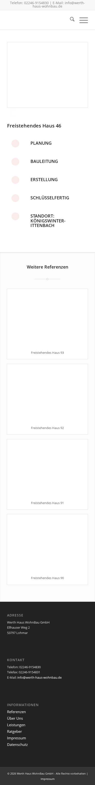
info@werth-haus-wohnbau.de (59, 4)
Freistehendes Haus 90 (47, 578)
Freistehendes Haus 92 (47, 428)
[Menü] (81, 20)
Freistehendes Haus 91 (47, 503)
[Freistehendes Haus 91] (47, 467)
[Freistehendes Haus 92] (47, 392)
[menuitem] (70, 20)
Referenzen (16, 711)
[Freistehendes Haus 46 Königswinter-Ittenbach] (47, 75)
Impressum (16, 737)
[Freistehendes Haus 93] (47, 317)
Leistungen (16, 724)
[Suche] (70, 20)
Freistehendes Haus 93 (47, 352)
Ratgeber (14, 731)
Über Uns (15, 718)
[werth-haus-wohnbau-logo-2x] (39, 20)
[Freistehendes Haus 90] (47, 542)
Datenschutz (17, 744)
